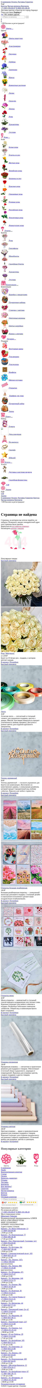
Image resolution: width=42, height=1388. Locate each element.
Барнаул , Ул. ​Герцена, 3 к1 (11, 1328)
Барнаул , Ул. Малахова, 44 (11, 1316)
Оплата (14, 498)
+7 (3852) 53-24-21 (8, 1293)
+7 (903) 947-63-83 (8, 1355)
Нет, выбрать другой (11, 14)
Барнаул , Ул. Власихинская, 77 (13, 1235)
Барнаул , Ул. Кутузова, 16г (11, 1247)
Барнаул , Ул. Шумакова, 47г (12, 1272)
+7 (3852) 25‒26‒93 (8, 1380)
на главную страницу (20, 526)
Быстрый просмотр (8, 561)
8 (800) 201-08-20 (23, 8)
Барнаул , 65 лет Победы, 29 (12, 1334)
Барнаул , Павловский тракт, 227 (14, 1322)
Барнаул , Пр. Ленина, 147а (12, 1260)
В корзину (5, 662)
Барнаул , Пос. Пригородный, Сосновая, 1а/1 (19, 1241)
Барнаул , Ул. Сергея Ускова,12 (13, 1297)
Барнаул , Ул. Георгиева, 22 (11, 1347)
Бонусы (36, 498)
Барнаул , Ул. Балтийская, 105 (12, 1340)
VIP (2, 494)
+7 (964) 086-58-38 (8, 1237)
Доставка (21, 498)
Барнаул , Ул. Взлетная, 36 (11, 1291)
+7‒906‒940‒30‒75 (8, 1374)
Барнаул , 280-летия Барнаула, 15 (14, 1365)
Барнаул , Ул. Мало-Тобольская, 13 (14, 1229)
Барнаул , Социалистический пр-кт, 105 (16, 1253)
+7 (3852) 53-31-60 (8, 1324)
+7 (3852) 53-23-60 (8, 1336)
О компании (6, 498)
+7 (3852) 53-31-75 (8, 1280)
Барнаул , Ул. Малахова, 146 (12, 1278)
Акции (3, 496)
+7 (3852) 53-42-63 (8, 1311)
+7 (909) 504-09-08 (8, 1231)
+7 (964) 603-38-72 (8, 1318)
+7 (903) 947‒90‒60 (8, 1249)
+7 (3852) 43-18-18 (8, 1287)
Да (2, 14)
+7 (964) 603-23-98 (8, 1349)
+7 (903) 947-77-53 (8, 1305)
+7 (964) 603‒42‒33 (8, 1255)
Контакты (18, 500)
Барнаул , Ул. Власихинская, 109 (14, 1359)
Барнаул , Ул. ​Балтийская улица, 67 (15, 1371)
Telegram (13, 1216)
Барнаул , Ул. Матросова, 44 (12, 1303)
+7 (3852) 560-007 (8, 1262)
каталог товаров (17, 528)
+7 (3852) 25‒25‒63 (8, 1330)
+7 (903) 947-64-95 (8, 1361)
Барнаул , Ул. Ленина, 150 (11, 1353)
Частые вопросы (7, 500)
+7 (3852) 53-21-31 (8, 1299)
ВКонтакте (5, 1216)
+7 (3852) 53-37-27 (8, 1274)
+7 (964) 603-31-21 (8, 1342)
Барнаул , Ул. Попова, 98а (11, 1284)
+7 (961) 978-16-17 (8, 1367)
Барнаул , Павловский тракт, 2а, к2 (15, 1309)
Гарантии (29, 498)
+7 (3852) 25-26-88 (8, 1268)
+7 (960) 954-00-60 (8, 1243)
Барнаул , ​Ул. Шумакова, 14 (12, 1378)
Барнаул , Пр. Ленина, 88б (11, 1266)
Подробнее (14, 662)
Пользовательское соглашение (13, 1384)
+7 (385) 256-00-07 (8, 8)
